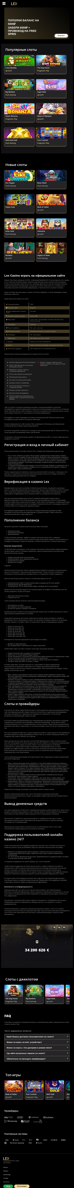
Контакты (6, 1182)
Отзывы (5, 1178)
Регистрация (21, 1186)
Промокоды (6, 1174)
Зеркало (5, 1171)
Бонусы (5, 1167)
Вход (8, 1186)
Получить (61, 35)
